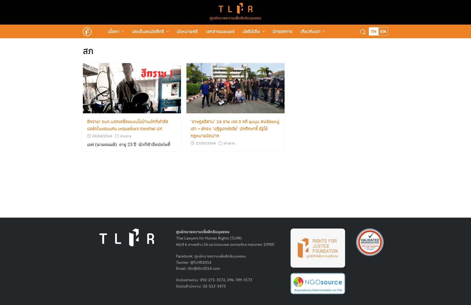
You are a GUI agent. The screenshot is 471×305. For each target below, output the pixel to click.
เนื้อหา (113, 31)
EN (383, 31)
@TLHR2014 (200, 262)
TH (373, 31)
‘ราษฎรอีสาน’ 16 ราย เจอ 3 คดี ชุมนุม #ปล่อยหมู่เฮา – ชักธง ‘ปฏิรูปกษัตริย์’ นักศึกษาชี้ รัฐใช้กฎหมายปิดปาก (235, 128)
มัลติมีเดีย (251, 31)
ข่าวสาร (125, 135)
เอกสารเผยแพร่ (220, 31)
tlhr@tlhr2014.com (204, 268)
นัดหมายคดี (187, 31)
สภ (88, 50)
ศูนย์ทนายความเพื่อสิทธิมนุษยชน (235, 17)
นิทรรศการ (282, 31)
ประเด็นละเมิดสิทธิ (148, 31)
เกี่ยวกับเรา (310, 31)
